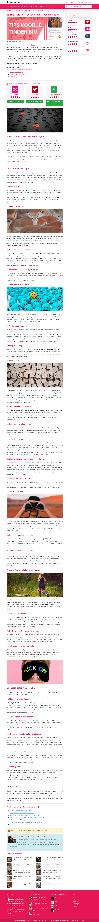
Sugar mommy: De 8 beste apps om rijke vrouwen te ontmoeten (52, 877)
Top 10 (67, 2)
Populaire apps (83, 2)
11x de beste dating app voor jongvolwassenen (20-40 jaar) (22, 871)
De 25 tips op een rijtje (16, 72)
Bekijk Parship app (34, 101)
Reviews (75, 901)
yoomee (57, 909)
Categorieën (74, 2)
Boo (56, 901)
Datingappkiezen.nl (14, 899)
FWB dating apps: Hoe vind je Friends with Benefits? (21, 884)
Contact (75, 906)
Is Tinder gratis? (14, 824)
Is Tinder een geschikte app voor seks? (21, 820)
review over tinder (41, 830)
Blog (90, 2)
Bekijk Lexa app (14, 101)
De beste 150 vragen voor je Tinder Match (22, 813)
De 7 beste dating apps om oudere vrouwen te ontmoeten (53, 884)
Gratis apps (76, 903)
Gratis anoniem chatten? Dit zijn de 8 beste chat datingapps (53, 858)
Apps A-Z (75, 905)
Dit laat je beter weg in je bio (18, 74)
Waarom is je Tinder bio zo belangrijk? (21, 69)
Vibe (56, 905)
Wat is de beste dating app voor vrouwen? (22, 865)
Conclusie (12, 76)
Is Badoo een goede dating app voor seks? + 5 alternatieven (52, 871)
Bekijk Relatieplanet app (54, 101)
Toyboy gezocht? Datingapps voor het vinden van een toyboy (52, 865)
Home (63, 2)
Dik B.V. (39, 920)
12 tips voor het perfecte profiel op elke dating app (25, 815)
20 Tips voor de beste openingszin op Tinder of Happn (26, 822)
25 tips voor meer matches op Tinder (21, 810)
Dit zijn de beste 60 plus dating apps (22, 877)
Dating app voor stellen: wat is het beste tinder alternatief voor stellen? (23, 859)
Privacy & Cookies (79, 920)
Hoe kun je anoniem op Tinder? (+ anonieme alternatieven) (27, 817)
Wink (56, 897)
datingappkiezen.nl (15, 2)
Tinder (33, 45)
